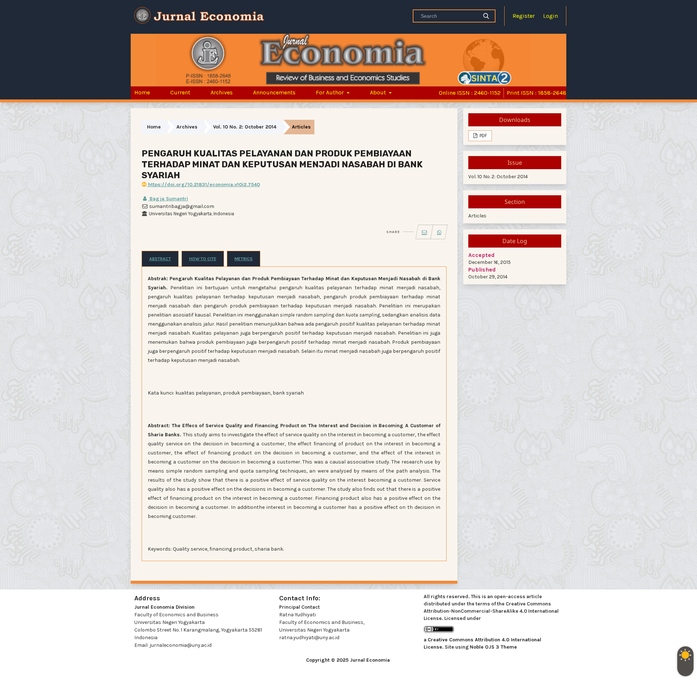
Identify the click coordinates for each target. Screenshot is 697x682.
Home (142, 92)
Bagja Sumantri (168, 199)
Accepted (481, 255)
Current (180, 92)
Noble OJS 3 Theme (493, 647)
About (378, 92)
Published (482, 269)
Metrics (244, 258)
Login (550, 15)
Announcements (274, 92)
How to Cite (202, 258)
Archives (222, 92)
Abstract (160, 258)
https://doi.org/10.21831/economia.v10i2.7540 (203, 184)
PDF (482, 135)
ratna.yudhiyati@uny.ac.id (309, 637)
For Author (330, 92)
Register (524, 15)
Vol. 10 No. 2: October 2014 (244, 127)
